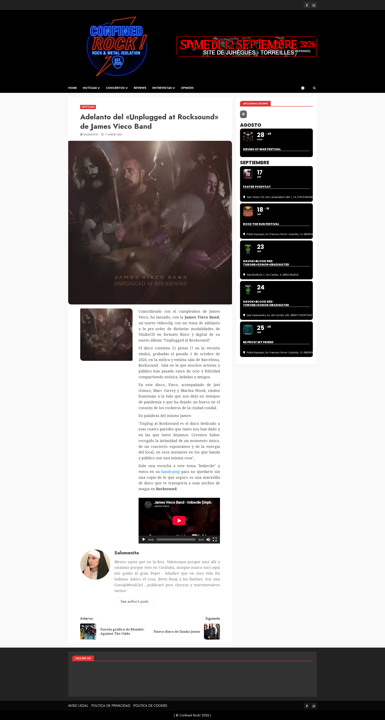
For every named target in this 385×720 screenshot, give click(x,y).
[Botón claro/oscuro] (305, 88)
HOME (72, 88)
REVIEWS (140, 88)
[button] (314, 88)
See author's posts (134, 601)
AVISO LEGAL (78, 705)
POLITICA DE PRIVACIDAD (110, 705)
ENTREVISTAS (162, 88)
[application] (179, 521)
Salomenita (90, 134)
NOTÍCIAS (90, 88)
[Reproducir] (144, 539)
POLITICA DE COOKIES (150, 705)
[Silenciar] (208, 539)
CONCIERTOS (115, 88)
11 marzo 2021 (113, 134)
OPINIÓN (187, 88)
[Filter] (243, 114)
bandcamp (170, 471)
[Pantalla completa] (215, 539)
